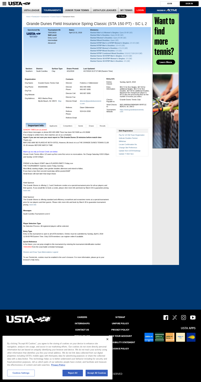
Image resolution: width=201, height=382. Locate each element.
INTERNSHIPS (82, 323)
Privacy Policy (58, 365)
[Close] (107, 339)
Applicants (53, 126)
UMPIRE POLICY (120, 323)
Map (59, 101)
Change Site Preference (128, 148)
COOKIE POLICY (120, 348)
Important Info (36, 125)
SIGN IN (189, 3)
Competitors (67, 126)
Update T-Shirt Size (126, 154)
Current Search (56, 16)
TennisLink (35, 16)
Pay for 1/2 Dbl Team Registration (131, 135)
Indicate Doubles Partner (128, 138)
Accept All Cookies (96, 373)
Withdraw (122, 141)
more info (26, 190)
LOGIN (140, 10)
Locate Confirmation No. (128, 144)
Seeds (80, 126)
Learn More (166, 62)
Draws (91, 126)
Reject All (72, 373)
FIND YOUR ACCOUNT (120, 336)
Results (103, 126)
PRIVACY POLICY (120, 330)
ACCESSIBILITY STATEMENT (120, 342)
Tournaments (45, 16)
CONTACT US (82, 330)
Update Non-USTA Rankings (130, 151)
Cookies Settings (21, 373)
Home (28, 16)
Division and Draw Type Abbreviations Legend (40, 252)
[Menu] (4, 4)
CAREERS (82, 317)
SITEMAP (120, 317)
